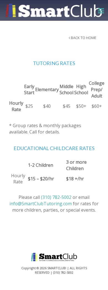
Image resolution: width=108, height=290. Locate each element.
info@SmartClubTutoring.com (40, 204)
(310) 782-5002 (56, 197)
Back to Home (88, 37)
